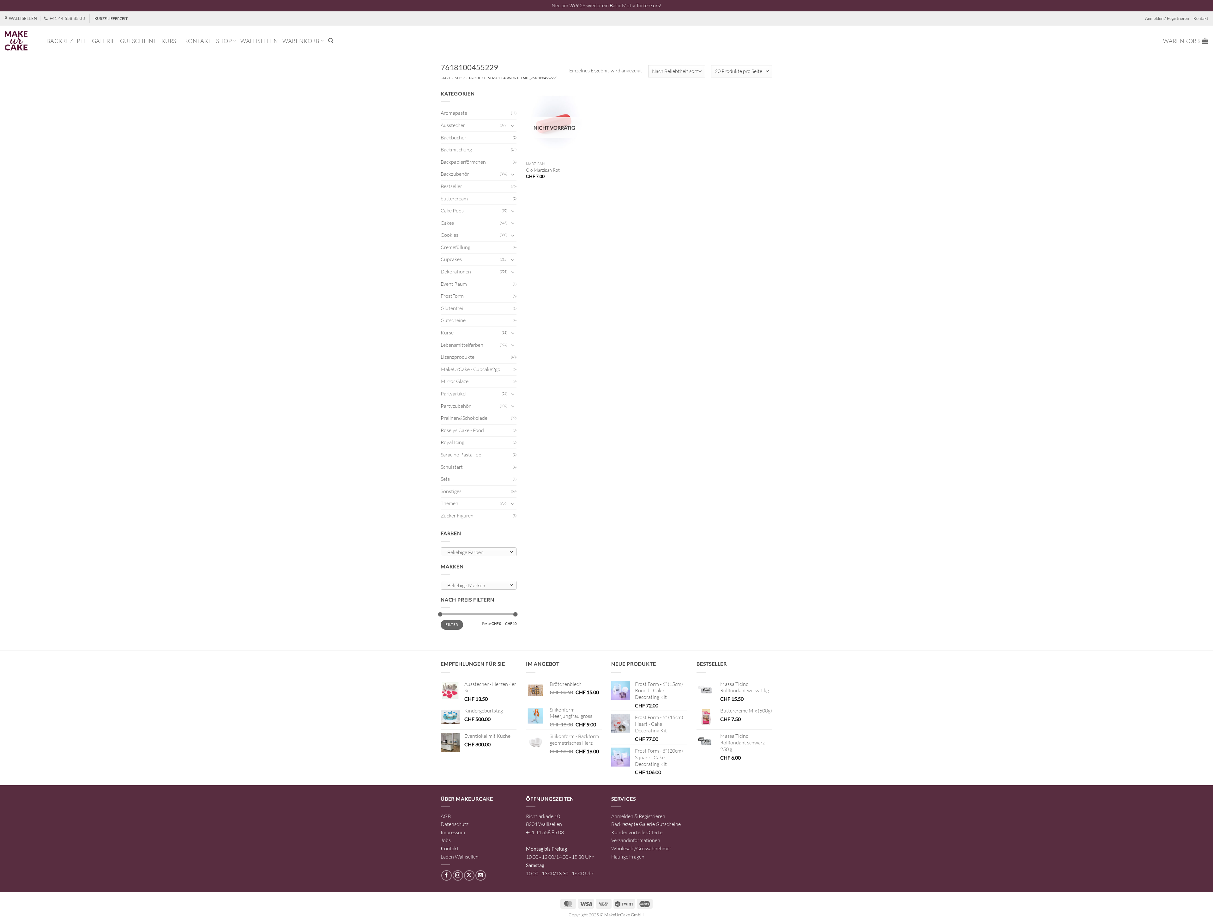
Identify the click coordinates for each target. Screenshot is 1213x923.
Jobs (446, 840)
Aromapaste (454, 113)
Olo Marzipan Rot (543, 170)
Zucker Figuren (457, 515)
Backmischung (456, 149)
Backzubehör (455, 174)
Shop (224, 40)
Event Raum (454, 284)
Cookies (449, 235)
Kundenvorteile (628, 832)
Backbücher (453, 137)
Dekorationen (456, 271)
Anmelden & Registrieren (638, 816)
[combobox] (478, 551)
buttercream (454, 198)
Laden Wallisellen (460, 856)
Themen (449, 503)
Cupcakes (451, 259)
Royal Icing (452, 442)
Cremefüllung (455, 247)
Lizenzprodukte (457, 357)
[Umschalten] (512, 125)
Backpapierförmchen (463, 162)
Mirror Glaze (454, 381)
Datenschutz (454, 824)
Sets (445, 479)
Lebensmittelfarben (462, 345)
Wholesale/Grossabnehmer (641, 848)
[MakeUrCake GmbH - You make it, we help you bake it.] (21, 41)
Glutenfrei (452, 308)
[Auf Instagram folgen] (458, 875)
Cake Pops (452, 210)
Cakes (447, 223)
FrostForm (452, 296)
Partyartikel (454, 393)
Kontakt (1200, 18)
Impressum (453, 832)
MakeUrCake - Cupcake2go (470, 369)
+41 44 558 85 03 (545, 832)
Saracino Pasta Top (461, 454)
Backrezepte (67, 40)
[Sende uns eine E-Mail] (480, 875)
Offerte (654, 832)
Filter (451, 624)
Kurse (170, 40)
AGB (446, 816)
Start (445, 78)
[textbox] (477, 552)
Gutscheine (138, 40)
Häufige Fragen (627, 856)
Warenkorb (300, 40)
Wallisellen (259, 40)
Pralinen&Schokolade (464, 418)
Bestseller (451, 186)
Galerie (104, 40)
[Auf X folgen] (469, 875)
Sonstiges (451, 491)
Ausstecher (453, 125)
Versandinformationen (635, 840)
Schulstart (452, 467)
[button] (330, 40)
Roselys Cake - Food (462, 430)
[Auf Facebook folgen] (446, 875)
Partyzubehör (456, 406)
